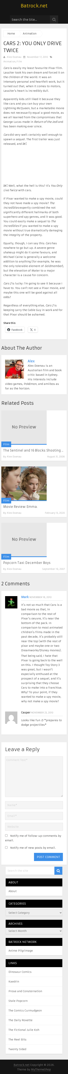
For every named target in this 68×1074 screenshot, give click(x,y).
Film (19, 61)
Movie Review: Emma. (20, 507)
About (12, 891)
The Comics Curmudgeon (25, 1010)
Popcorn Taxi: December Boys (26, 563)
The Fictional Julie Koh (23, 1030)
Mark (25, 597)
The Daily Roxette (20, 1020)
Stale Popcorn (18, 1001)
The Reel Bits (17, 1039)
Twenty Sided (17, 1049)
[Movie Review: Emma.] (24, 484)
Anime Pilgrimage (20, 950)
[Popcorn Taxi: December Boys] (24, 540)
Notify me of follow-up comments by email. (33, 838)
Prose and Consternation (25, 991)
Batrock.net (34, 6)
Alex (31, 361)
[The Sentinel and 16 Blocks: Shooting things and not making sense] (24, 427)
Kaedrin (13, 981)
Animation (9, 61)
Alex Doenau (14, 57)
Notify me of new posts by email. (33, 847)
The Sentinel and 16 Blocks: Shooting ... (33, 450)
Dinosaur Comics (20, 972)
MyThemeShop (41, 1069)
